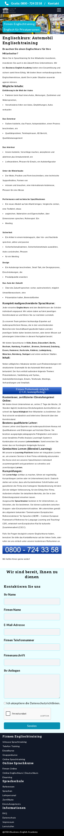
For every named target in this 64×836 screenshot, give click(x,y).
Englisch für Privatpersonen (21, 29)
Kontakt (53, 3)
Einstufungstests (11, 804)
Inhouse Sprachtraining (14, 742)
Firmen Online (9, 768)
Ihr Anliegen (12, 670)
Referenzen (8, 786)
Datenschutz (9, 817)
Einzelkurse (8, 750)
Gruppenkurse (9, 755)
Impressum (8, 822)
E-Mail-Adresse (14, 625)
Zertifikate (8, 799)
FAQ (4, 813)
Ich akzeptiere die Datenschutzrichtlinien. (33, 703)
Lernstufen (8, 826)
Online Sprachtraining (13, 759)
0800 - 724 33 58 (31, 3)
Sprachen (7, 791)
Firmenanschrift (14, 655)
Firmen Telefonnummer (19, 640)
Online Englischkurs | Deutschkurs (20, 773)
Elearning (7, 777)
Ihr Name (10, 594)
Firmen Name (12, 609)
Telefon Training (11, 746)
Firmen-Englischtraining (19, 24)
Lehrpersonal (9, 795)
